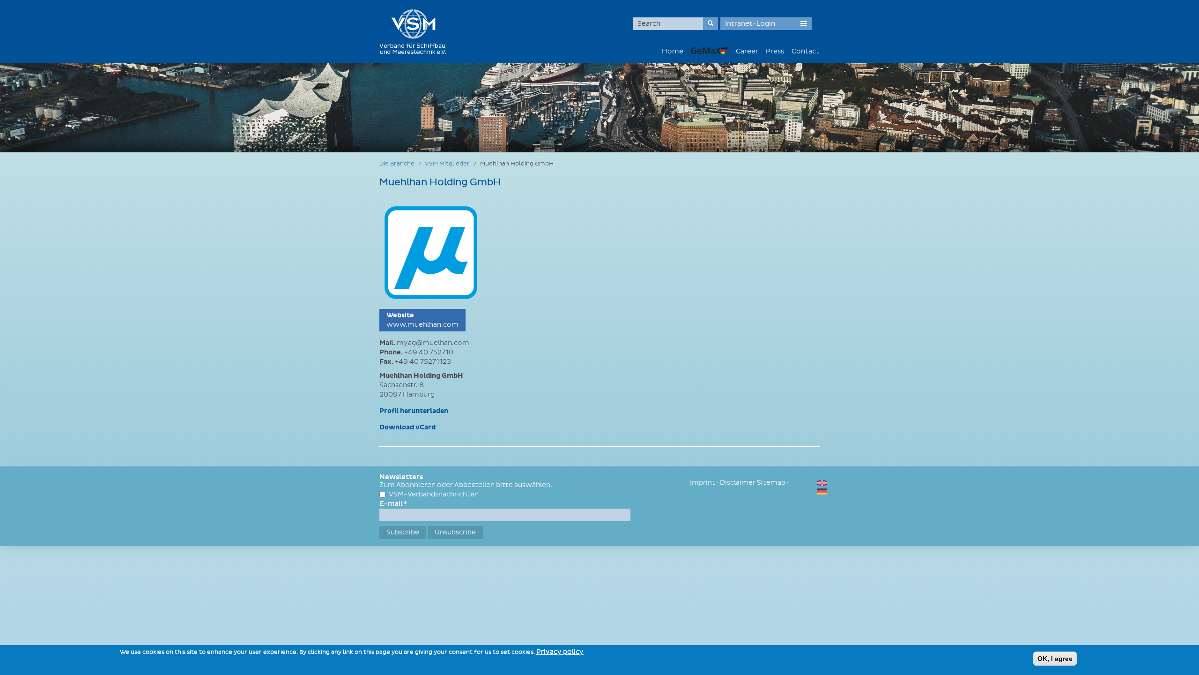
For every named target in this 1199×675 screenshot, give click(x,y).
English (822, 483)
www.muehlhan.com (422, 325)
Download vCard (407, 427)
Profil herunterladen (413, 411)
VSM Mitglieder (447, 163)
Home (672, 51)
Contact (805, 51)
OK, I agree (1055, 658)
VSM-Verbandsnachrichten (434, 494)
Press (775, 51)
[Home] (416, 31)
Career (747, 51)
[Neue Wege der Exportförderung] (709, 50)
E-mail (393, 504)
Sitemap (771, 483)
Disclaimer (737, 483)
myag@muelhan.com (433, 343)
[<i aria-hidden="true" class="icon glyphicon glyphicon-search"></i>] (710, 23)
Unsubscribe (455, 532)
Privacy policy (560, 652)
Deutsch (822, 491)
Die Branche (396, 163)
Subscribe (402, 532)
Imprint (702, 483)
